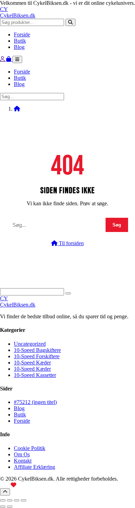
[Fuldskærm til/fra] (9, 500)
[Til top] (5, 492)
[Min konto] (3, 59)
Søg (116, 224)
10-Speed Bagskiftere (37, 350)
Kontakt (23, 461)
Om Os (22, 454)
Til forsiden (70, 243)
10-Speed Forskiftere (37, 356)
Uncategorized (30, 344)
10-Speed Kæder (32, 362)
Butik (20, 41)
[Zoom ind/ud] (3, 500)
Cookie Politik (29, 448)
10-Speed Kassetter (35, 375)
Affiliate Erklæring (34, 467)
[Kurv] (9, 59)
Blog (19, 47)
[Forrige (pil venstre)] (3, 507)
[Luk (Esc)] (23, 500)
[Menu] (17, 59)
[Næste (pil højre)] (9, 507)
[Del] (16, 500)
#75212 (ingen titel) (35, 402)
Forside (22, 34)
